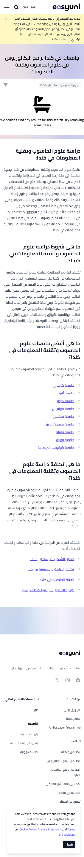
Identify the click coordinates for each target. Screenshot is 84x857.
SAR (29, 7)
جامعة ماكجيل (63, 416)
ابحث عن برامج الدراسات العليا (66, 772)
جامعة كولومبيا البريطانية (56, 447)
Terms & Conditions (66, 832)
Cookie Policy (27, 829)
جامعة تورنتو (65, 439)
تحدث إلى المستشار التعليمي (63, 784)
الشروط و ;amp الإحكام (24, 743)
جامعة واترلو (65, 432)
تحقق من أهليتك (70, 801)
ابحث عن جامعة (71, 752)
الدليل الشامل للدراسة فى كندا (52, 559)
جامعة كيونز (65, 401)
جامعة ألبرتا (66, 393)
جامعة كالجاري (63, 385)
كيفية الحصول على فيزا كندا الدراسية (48, 590)
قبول (69, 844)
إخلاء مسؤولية (29, 752)
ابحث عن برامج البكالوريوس (64, 761)
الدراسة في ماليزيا (69, 792)
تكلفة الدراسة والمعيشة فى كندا (50, 569)
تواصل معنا (73, 718)
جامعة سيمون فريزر (60, 424)
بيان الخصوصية (29, 734)
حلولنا (35, 710)
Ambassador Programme (65, 727)
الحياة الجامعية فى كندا (57, 579)
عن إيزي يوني (72, 710)
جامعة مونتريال (63, 408)
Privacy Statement (50, 829)
